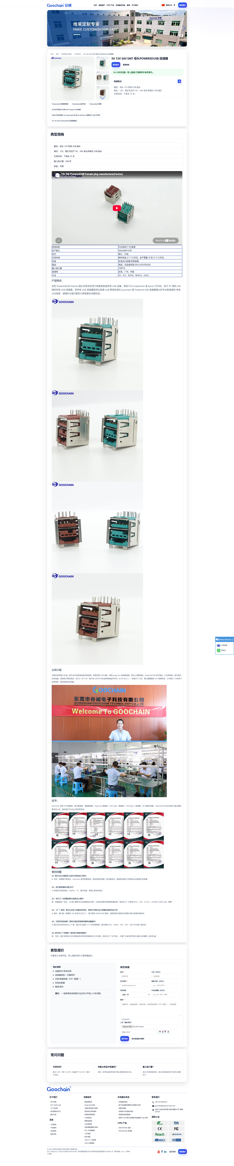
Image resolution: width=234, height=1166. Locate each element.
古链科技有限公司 (58, 675)
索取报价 (182, 5)
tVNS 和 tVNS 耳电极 (125, 1131)
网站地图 (117, 1152)
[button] (114, 44)
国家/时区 (157, 981)
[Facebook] (162, 1152)
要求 (122, 1000)
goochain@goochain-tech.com (165, 1106)
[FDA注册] (176, 1123)
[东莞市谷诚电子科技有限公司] (59, 5)
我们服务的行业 (55, 1111)
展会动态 (53, 1134)
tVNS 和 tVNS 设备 (125, 1128)
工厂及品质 (54, 1108)
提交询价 (125, 1039)
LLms (122, 1152)
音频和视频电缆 (90, 1115)
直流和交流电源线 (90, 1111)
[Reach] (160, 1134)
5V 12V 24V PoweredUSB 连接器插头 (64, 121)
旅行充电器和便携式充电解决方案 (130, 1105)
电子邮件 (123, 981)
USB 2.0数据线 (89, 1143)
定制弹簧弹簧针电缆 (91, 1127)
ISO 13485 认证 (55, 1105)
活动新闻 (53, 1131)
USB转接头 (77, 54)
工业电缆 (87, 1134)
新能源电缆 (88, 1102)
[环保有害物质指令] (160, 1123)
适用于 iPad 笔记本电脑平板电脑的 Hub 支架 (133, 1118)
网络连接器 (88, 1121)
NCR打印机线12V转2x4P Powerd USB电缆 (66, 110)
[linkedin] (165, 1152)
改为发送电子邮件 (138, 1039)
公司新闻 (53, 1125)
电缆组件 (101, 5)
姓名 (122, 972)
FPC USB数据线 (90, 1130)
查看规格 (126, 65)
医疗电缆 (87, 1137)
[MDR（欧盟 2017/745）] (176, 1134)
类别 (57, 54)
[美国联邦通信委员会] (176, 1128)
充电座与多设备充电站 (126, 1111)
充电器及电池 (120, 5)
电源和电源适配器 (124, 1115)
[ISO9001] (176, 1139)
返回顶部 (172, 1152)
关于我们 (135, 5)
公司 (156, 972)
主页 (95, 5)
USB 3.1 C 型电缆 (90, 1140)
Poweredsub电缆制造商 (60, 104)
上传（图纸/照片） (126, 1022)
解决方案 (53, 1115)
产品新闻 (53, 1128)
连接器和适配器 (66, 54)
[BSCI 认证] (160, 1139)
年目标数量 (158, 990)
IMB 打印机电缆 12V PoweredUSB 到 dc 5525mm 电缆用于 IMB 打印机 (76, 115)
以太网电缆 (88, 1124)
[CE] (160, 1128)
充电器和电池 (123, 1102)
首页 (52, 54)
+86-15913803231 (161, 1102)
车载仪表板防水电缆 (91, 1108)
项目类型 (123, 990)
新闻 (128, 5)
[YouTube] (158, 1152)
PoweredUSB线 (90, 1105)
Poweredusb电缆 (95, 104)
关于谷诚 (53, 1102)
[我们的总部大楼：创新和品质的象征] (117, 28)
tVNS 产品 (110, 5)
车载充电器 (122, 1108)
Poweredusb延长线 (79, 104)
